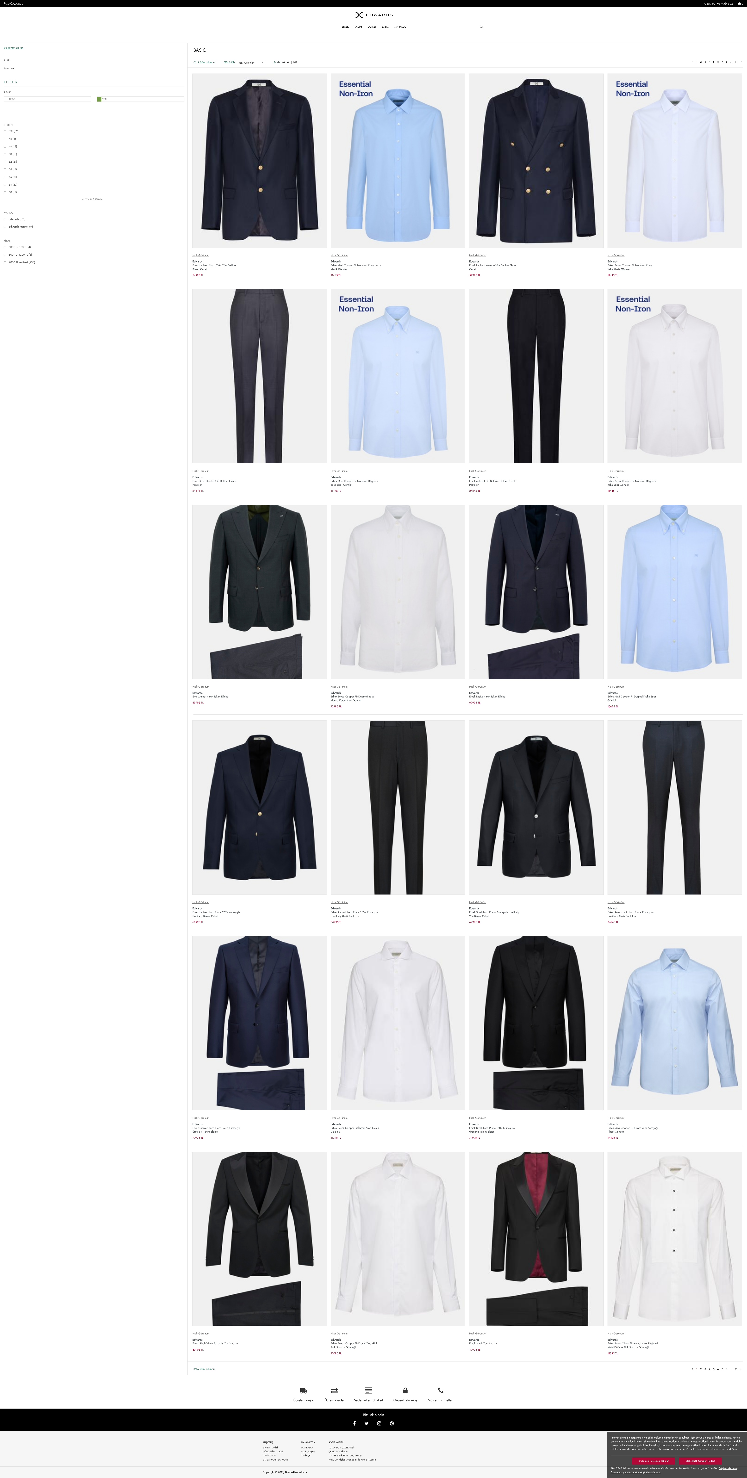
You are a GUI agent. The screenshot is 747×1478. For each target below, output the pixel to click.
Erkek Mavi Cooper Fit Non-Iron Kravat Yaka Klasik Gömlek (356, 265)
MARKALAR (401, 27)
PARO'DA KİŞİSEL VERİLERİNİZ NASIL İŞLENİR (352, 1459)
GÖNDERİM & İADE (273, 1451)
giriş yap (710, 4)
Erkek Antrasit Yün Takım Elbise (210, 695)
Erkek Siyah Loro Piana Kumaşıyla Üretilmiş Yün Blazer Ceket (494, 912)
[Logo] (373, 15)
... (731, 62)
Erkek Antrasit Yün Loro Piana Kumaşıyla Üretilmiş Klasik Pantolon (631, 912)
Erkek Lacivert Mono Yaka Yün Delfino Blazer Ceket (214, 265)
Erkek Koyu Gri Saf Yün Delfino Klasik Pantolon (214, 481)
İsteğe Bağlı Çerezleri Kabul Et (653, 1461)
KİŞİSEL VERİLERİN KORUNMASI (345, 1455)
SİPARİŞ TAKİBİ (270, 1447)
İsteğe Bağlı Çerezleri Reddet (700, 1461)
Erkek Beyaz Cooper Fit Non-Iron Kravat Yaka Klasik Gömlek (630, 265)
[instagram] (379, 1423)
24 (283, 62)
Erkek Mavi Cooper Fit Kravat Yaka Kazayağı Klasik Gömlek (633, 1128)
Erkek (345, 27)
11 (736, 62)
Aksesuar (9, 68)
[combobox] (251, 62)
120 (295, 62)
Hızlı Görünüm (200, 255)
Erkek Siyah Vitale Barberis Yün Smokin (215, 1342)
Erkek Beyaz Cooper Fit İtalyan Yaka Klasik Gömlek (355, 1128)
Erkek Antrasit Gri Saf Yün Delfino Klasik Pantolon (492, 481)
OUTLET (372, 27)
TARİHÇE (305, 1455)
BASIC (385, 27)
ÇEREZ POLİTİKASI (338, 1451)
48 (288, 62)
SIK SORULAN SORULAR (275, 1459)
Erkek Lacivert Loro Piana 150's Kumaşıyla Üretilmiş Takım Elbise (216, 1128)
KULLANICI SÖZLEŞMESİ (341, 1447)
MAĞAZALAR (269, 1455)
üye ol (728, 4)
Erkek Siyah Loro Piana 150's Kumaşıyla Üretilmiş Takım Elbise (492, 1128)
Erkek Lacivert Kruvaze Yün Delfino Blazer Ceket (493, 265)
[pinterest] (392, 1423)
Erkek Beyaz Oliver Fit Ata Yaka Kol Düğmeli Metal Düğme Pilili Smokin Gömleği (633, 1343)
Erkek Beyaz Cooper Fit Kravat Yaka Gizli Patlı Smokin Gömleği (354, 1343)
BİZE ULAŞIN (308, 1451)
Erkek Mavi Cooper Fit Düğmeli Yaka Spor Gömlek (632, 696)
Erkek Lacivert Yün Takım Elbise (487, 695)
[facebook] (354, 1423)
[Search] (482, 27)
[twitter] (366, 1423)
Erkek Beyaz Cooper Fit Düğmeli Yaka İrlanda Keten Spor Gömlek (352, 696)
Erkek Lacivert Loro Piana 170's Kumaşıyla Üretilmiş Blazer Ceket (216, 912)
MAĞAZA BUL (14, 4)
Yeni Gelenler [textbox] (246, 63)
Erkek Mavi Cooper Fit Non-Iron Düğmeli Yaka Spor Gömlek (354, 481)
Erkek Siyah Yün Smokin (483, 1342)
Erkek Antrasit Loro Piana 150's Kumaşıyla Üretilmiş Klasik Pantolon (355, 912)
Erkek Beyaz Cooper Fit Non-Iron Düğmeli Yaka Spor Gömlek (632, 481)
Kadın (358, 27)
